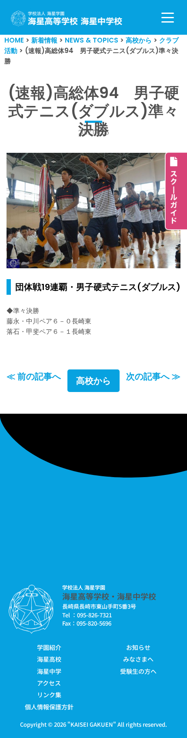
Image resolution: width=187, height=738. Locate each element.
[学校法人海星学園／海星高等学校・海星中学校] (67, 18)
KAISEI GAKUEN (91, 724)
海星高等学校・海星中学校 (109, 596)
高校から (93, 381)
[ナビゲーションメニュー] (167, 17)
